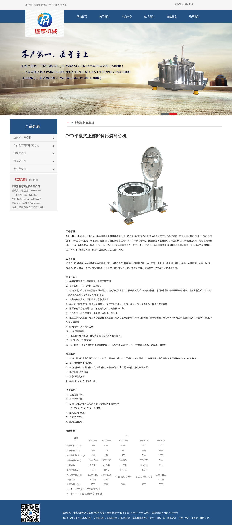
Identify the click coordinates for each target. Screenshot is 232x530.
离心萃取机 (20, 168)
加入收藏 (189, 4)
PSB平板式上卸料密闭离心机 (89, 493)
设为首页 (178, 4)
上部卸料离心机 (22, 137)
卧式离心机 (20, 161)
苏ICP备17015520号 (168, 512)
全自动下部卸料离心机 (26, 145)
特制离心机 (20, 153)
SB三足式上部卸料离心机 (87, 489)
